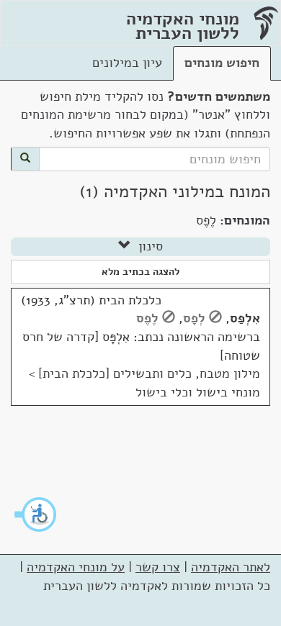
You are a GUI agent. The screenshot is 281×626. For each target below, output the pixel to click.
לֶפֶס (147, 318)
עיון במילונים (127, 62)
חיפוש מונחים (221, 62)
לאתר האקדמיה (230, 567)
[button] (36, 514)
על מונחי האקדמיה (76, 567)
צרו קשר (157, 567)
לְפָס (194, 318)
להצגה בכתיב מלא (140, 271)
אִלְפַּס (245, 318)
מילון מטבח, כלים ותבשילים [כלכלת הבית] (149, 373)
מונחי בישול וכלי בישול (197, 392)
